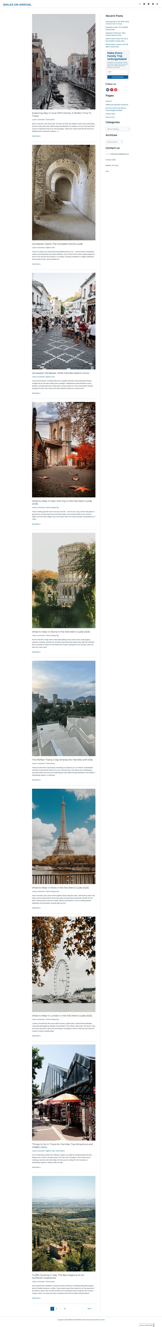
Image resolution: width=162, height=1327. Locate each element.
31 (65, 1308)
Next (90, 1308)
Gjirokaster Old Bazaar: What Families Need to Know (60, 373)
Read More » (36, 136)
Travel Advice (50, 119)
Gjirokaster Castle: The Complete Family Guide (57, 244)
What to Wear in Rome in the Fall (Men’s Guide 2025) (61, 631)
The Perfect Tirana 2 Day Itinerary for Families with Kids (62, 759)
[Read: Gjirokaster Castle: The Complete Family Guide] (63, 192)
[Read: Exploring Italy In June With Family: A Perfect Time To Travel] (63, 61)
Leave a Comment (38, 119)
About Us (109, 101)
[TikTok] (157, 4)
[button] (140, 4)
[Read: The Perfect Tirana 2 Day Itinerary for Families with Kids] (63, 708)
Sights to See (50, 247)
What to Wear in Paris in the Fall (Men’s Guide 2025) (60, 887)
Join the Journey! (117, 77)
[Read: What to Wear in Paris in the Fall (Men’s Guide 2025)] (63, 836)
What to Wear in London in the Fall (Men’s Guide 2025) (62, 1015)
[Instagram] (148, 4)
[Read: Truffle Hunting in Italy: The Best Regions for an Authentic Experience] (63, 1223)
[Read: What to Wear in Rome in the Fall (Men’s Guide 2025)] (63, 580)
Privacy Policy (110, 114)
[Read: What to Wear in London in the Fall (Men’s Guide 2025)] (63, 964)
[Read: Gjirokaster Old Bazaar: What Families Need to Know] (63, 321)
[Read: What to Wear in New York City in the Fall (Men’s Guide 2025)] (63, 449)
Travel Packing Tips (52, 507)
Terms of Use (110, 117)
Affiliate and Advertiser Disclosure (117, 105)
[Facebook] (144, 4)
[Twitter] (112, 90)
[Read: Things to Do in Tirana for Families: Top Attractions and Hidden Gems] (63, 1092)
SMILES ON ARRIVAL (17, 4)
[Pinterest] (153, 4)
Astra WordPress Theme (97, 1319)
